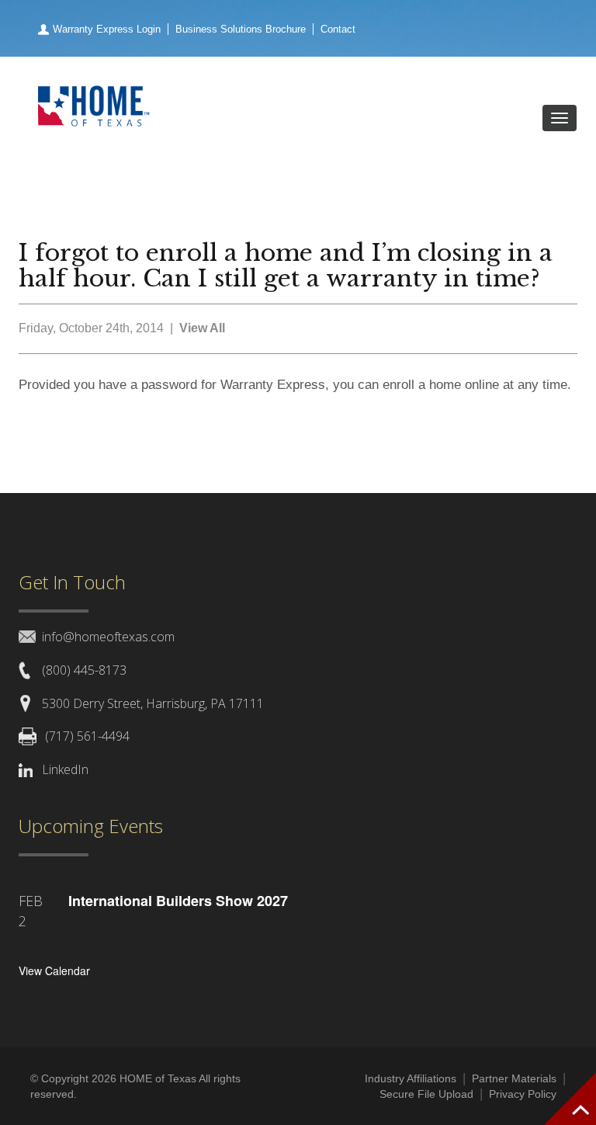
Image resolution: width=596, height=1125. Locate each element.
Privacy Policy (522, 1094)
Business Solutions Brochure (240, 29)
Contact (338, 29)
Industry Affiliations (410, 1078)
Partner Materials (514, 1078)
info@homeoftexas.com (108, 636)
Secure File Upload (426, 1094)
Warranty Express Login (107, 29)
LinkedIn (65, 769)
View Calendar (54, 970)
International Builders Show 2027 (178, 901)
